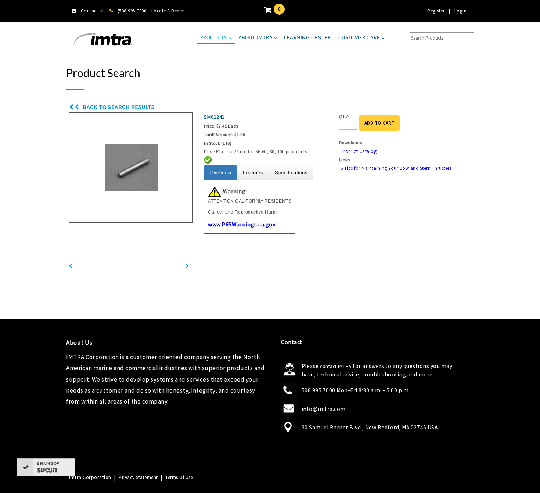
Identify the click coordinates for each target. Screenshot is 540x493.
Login (460, 10)
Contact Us (93, 11)
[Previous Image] (71, 266)
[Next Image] (187, 266)
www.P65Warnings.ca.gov (241, 224)
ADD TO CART (379, 123)
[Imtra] (103, 39)
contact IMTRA (336, 366)
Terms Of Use (179, 477)
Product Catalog (359, 151)
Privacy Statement (138, 477)
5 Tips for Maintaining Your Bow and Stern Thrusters (396, 168)
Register (435, 11)
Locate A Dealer (168, 11)
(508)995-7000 (132, 11)
